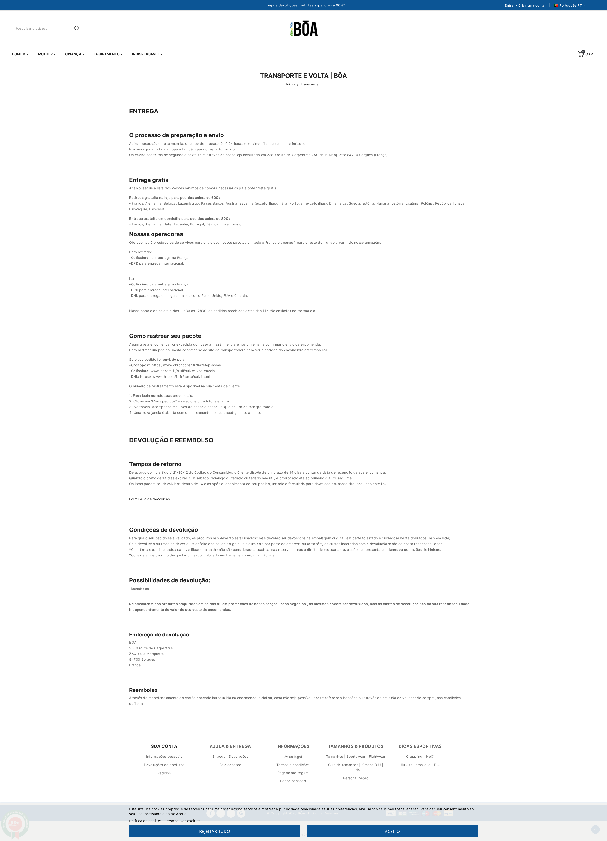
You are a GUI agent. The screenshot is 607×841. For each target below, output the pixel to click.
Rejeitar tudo (214, 831)
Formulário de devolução (149, 499)
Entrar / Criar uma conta (525, 5)
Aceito (392, 831)
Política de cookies (145, 820)
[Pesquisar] (77, 28)
